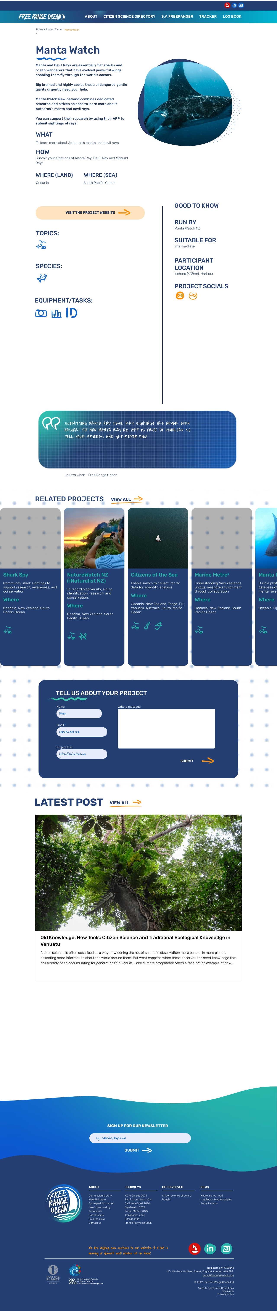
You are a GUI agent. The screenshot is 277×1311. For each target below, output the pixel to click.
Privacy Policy (226, 1294)
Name (60, 706)
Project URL (64, 747)
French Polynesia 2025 (138, 1222)
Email (60, 725)
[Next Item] (235, 873)
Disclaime (227, 1291)
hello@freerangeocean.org (218, 1275)
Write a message (129, 706)
